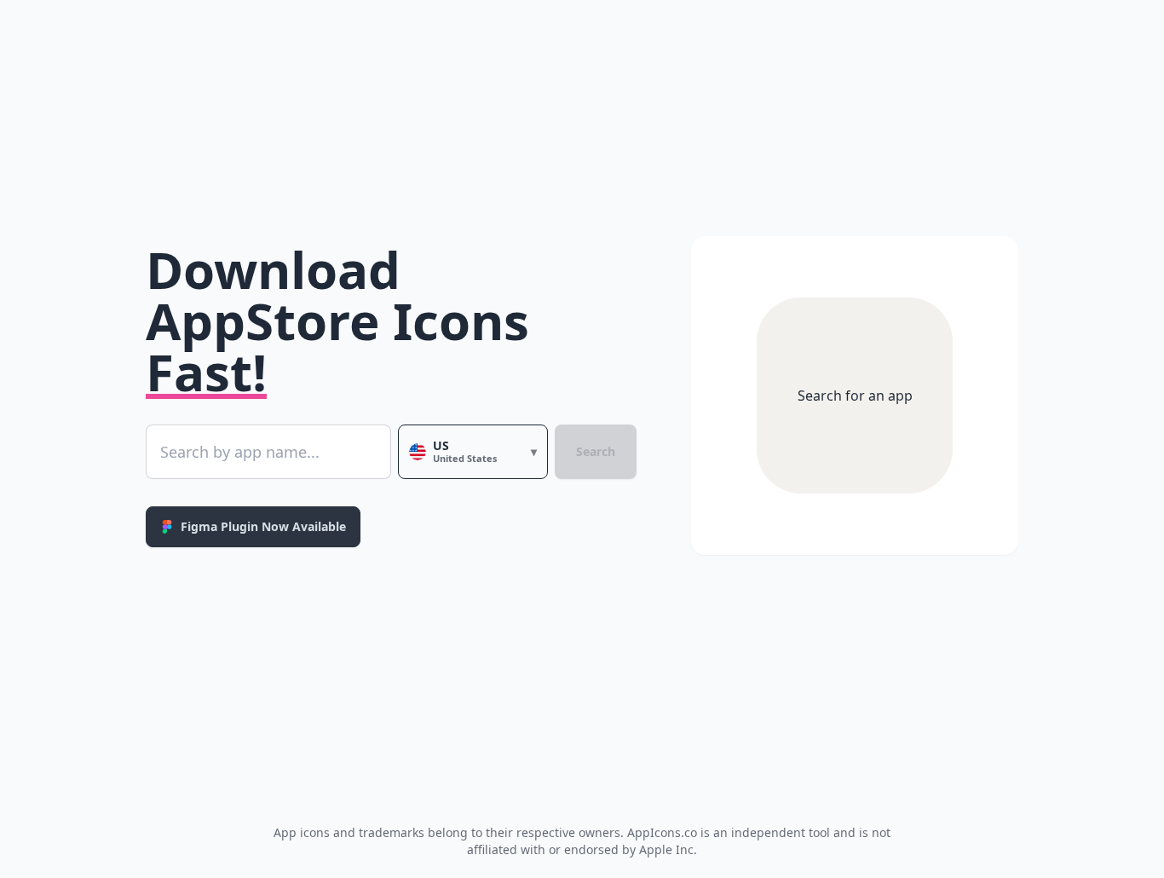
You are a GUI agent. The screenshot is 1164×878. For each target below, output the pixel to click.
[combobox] (268, 452)
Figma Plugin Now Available (263, 526)
